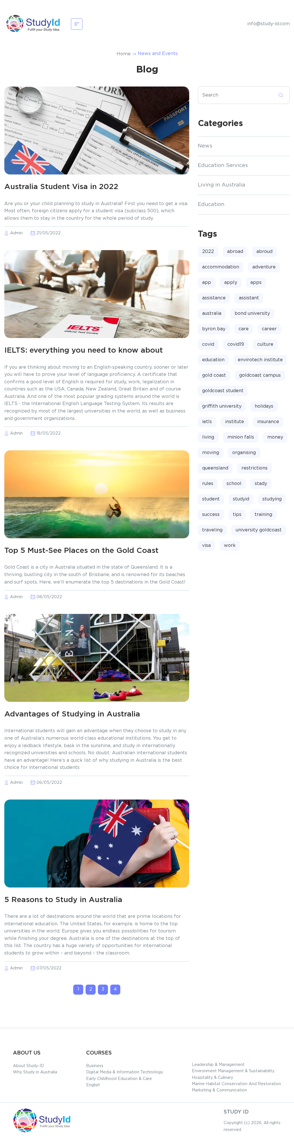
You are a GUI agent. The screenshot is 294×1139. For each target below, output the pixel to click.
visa (206, 545)
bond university (252, 313)
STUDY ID (236, 1112)
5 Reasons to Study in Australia (63, 900)
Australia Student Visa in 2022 (61, 187)
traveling (212, 530)
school (234, 484)
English (93, 1085)
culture (265, 344)
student (211, 499)
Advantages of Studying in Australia (72, 714)
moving (210, 453)
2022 (208, 252)
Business (94, 1066)
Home (124, 54)
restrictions (254, 468)
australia (211, 313)
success (211, 514)
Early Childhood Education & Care (119, 1079)
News (205, 146)
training (263, 514)
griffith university (221, 406)
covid (208, 344)
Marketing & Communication (219, 1090)
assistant (249, 298)
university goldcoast (259, 530)
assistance (214, 298)
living (208, 437)
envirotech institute (260, 360)
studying (272, 499)
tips (237, 514)
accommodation (220, 267)
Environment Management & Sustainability (233, 1071)
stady (261, 484)
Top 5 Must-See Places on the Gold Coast (81, 550)
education (213, 360)
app (206, 282)
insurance (268, 422)
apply (230, 282)
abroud (264, 252)
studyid (241, 499)
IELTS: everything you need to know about (83, 350)
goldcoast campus (260, 375)
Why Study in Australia (35, 1072)
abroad (235, 252)
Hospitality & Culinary (212, 1077)
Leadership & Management (218, 1065)
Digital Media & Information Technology (124, 1072)
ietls (207, 422)
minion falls (240, 437)
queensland (215, 468)
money (275, 437)
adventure (264, 267)
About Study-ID (28, 1066)
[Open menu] (76, 24)
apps (256, 282)
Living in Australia (221, 185)
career (269, 329)
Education (211, 204)
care (244, 329)
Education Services (223, 165)
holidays (264, 406)
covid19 (235, 344)
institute (234, 422)
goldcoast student (222, 391)
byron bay (213, 329)
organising (244, 453)
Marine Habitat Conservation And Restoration (236, 1084)
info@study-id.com (268, 24)
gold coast (214, 375)
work (230, 545)
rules (207, 484)
